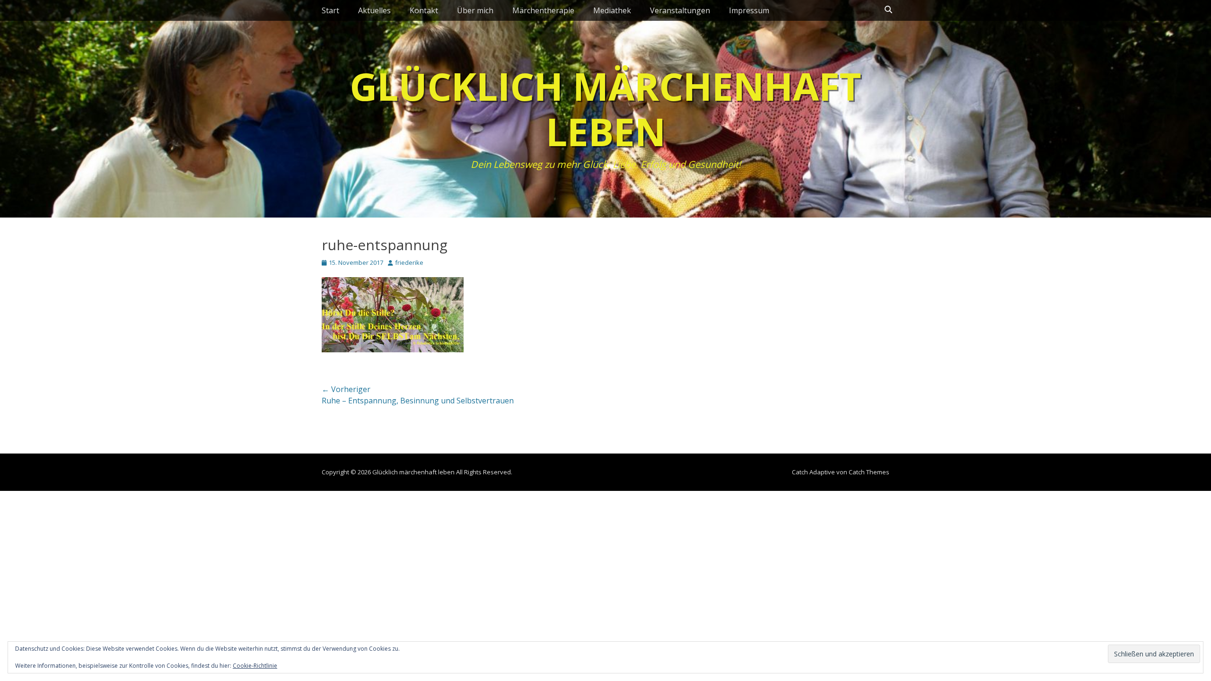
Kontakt (424, 10)
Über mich (475, 10)
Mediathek (612, 10)
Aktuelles (374, 10)
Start (330, 10)
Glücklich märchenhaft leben (605, 108)
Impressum (749, 10)
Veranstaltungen (680, 10)
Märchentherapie (543, 10)
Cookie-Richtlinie (255, 666)
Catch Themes (869, 472)
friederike (409, 262)
